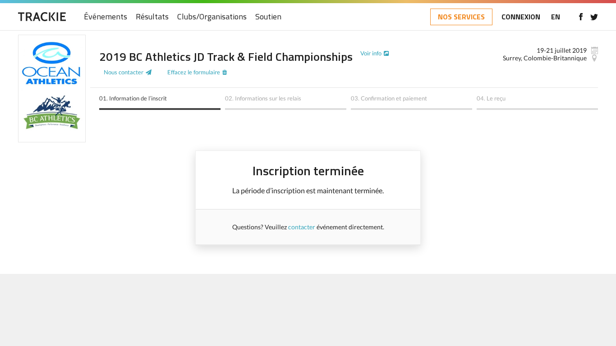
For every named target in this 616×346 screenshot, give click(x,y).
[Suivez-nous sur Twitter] (594, 16)
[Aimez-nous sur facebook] (580, 16)
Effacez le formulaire (193, 72)
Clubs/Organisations (212, 17)
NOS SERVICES (461, 16)
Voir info (371, 53)
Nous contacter (123, 72)
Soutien (268, 17)
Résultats (152, 17)
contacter (301, 227)
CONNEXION (520, 16)
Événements (105, 17)
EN (555, 16)
